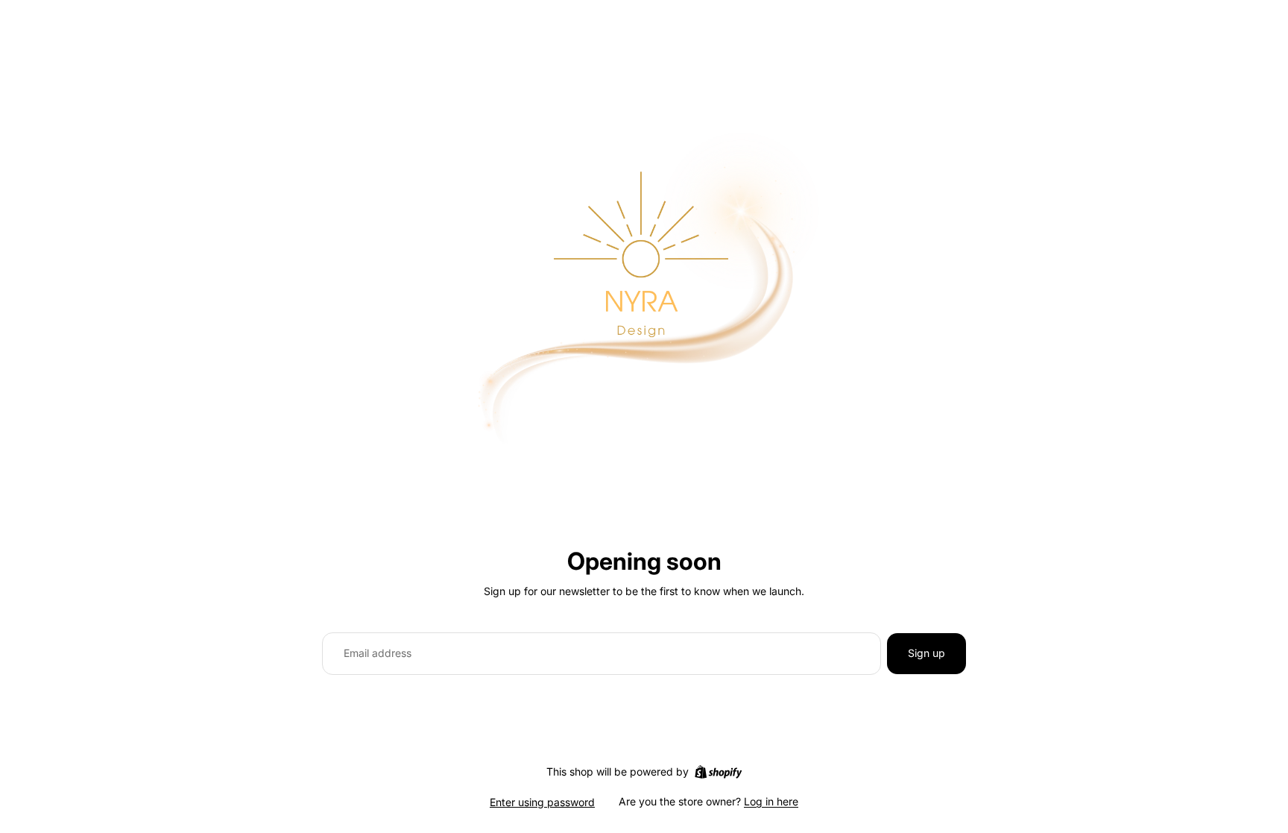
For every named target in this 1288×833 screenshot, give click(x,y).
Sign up (926, 653)
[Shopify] (718, 772)
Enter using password (542, 802)
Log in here (771, 801)
